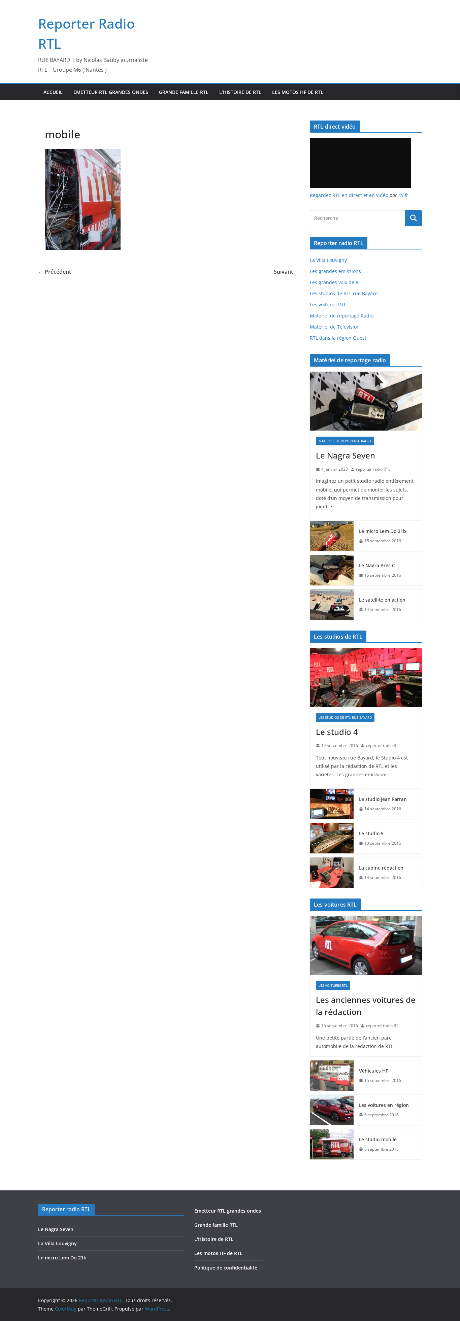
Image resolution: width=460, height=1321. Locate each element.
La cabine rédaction (381, 868)
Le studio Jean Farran (383, 799)
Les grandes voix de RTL (337, 282)
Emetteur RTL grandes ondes (110, 92)
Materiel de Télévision (335, 327)
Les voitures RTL (328, 304)
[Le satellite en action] (332, 604)
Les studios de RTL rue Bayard (344, 293)
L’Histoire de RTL (240, 92)
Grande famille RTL (183, 92)
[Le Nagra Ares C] (332, 570)
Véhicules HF (373, 1071)
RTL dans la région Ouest (338, 338)
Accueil (53, 92)
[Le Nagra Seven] (366, 401)
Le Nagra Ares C (377, 565)
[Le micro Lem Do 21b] (332, 536)
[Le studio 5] (332, 838)
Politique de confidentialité (225, 1267)
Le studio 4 (337, 731)
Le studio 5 (371, 833)
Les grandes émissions (335, 271)
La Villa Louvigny (328, 260)
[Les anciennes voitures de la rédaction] (366, 945)
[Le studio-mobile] (332, 1144)
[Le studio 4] (366, 677)
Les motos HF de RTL (297, 92)
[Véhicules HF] (332, 1075)
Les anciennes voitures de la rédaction (366, 1005)
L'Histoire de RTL (213, 1239)
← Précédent (54, 271)
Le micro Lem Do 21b (382, 531)
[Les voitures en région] (332, 1110)
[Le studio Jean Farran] (332, 804)
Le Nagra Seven (345, 455)
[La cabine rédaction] (332, 872)
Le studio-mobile (378, 1139)
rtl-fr (403, 195)
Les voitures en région (384, 1105)
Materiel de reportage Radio (341, 315)
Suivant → (287, 271)
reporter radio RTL (373, 469)
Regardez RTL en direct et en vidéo (349, 195)
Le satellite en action (382, 600)
